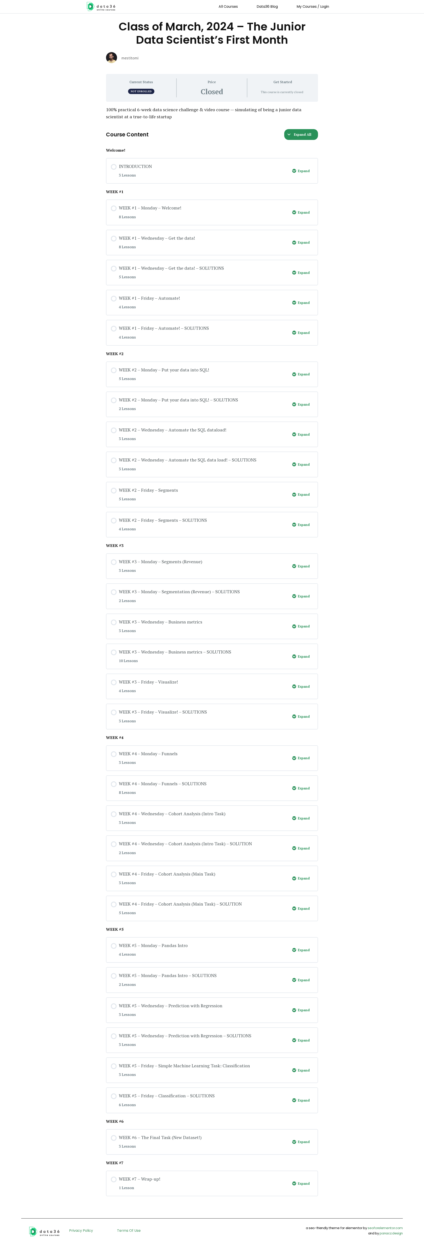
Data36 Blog (267, 6)
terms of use (129, 1230)
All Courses (228, 6)
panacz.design (391, 1233)
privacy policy (81, 1230)
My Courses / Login (313, 6)
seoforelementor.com (385, 1228)
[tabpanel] (212, 113)
